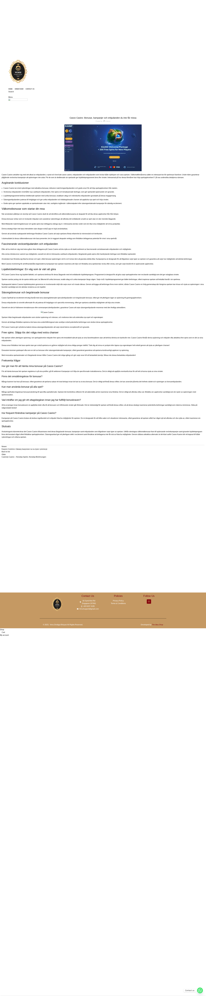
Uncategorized (12, 110)
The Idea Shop (157, 625)
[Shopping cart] (9, 94)
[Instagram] (149, 601)
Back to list (6, 452)
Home (3, 110)
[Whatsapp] (200, 990)
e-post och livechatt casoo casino (59, 175)
